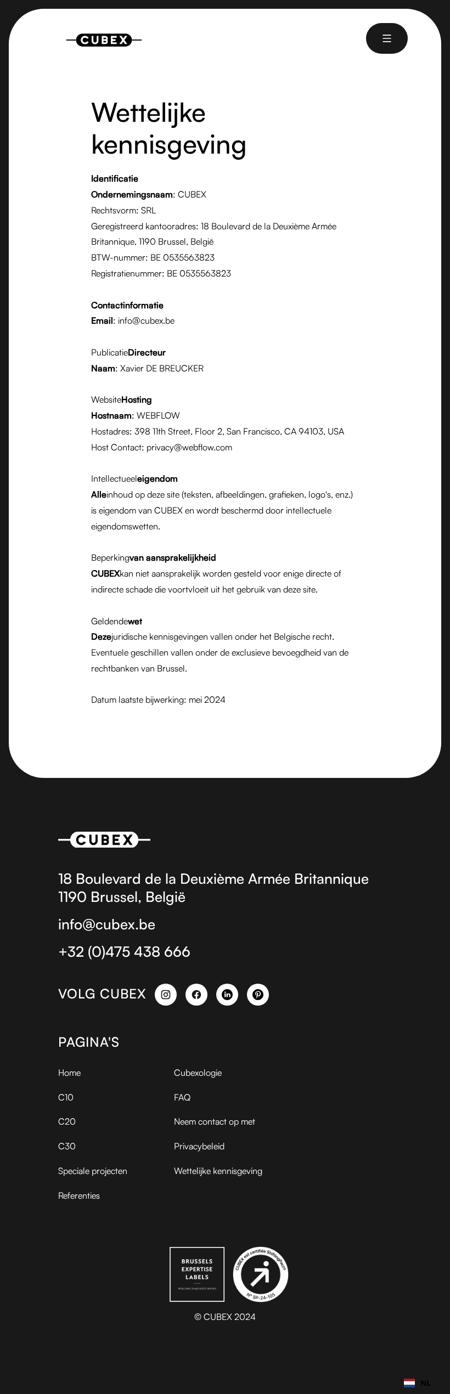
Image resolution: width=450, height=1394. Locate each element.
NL (425, 1383)
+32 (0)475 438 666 (124, 951)
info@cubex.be (106, 924)
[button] (387, 38)
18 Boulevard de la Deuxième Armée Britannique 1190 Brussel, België (213, 888)
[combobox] (417, 1383)
